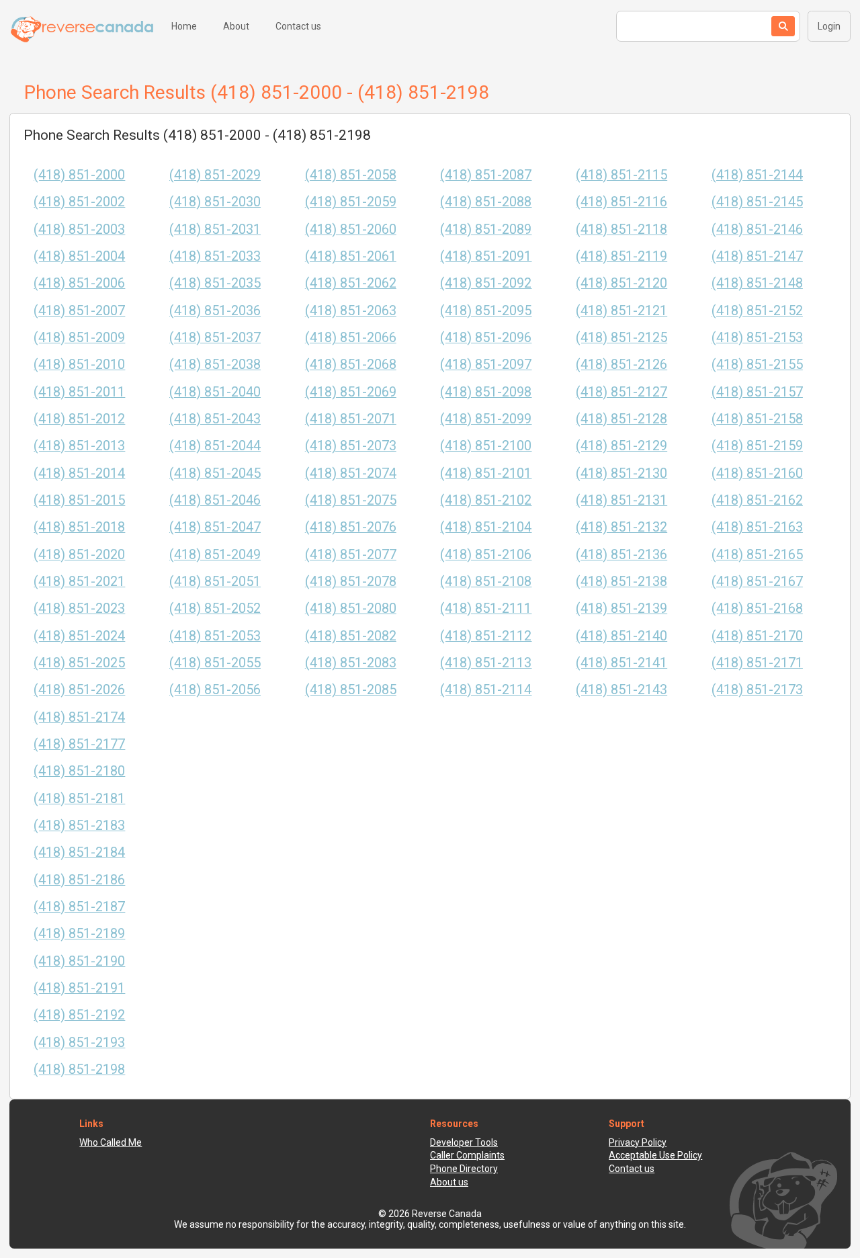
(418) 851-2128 (621, 419)
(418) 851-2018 (79, 527)
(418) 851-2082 (350, 636)
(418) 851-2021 (79, 581)
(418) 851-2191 (79, 988)
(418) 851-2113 (485, 663)
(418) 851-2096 (485, 337)
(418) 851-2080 (350, 608)
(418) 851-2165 (757, 554)
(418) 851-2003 (79, 229)
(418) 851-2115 (621, 175)
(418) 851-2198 (79, 1069)
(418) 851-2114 (485, 690)
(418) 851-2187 (79, 907)
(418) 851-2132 (621, 527)
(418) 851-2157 (757, 392)
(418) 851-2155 (757, 364)
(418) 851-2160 (757, 473)
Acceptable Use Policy (655, 1155)
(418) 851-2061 (350, 256)
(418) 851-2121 (621, 311)
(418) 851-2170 (757, 636)
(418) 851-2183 (79, 825)
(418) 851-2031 (215, 229)
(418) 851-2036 (215, 311)
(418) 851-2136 (621, 554)
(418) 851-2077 (350, 554)
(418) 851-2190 (79, 961)
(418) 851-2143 (621, 690)
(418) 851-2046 (215, 500)
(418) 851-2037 (215, 337)
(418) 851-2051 (215, 581)
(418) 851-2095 (485, 311)
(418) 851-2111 (485, 608)
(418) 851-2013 (79, 446)
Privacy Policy (637, 1142)
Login (829, 26)
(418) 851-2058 (350, 175)
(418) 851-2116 (621, 202)
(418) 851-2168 (757, 608)
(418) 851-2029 (215, 175)
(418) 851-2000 (79, 175)
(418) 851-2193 (79, 1042)
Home (184, 26)
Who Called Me (110, 1142)
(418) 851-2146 (757, 229)
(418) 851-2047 (215, 527)
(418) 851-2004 (79, 256)
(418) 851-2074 (350, 473)
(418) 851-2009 (79, 337)
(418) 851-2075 (350, 500)
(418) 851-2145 (757, 202)
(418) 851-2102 (485, 500)
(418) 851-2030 (215, 202)
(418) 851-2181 (79, 798)
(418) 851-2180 (79, 771)
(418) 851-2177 (79, 744)
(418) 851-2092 (485, 283)
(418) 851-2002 (79, 202)
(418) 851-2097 (485, 364)
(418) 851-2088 (485, 202)
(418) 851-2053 (215, 636)
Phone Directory (464, 1168)
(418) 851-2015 (79, 500)
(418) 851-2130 (621, 473)
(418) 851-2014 (79, 473)
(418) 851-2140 (621, 636)
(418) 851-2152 (757, 311)
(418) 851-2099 (485, 419)
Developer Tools (464, 1142)
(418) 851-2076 (350, 527)
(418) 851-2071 (350, 419)
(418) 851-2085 (350, 690)
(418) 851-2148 (757, 283)
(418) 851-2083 (350, 663)
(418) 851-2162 (757, 500)
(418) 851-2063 (350, 311)
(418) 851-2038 (215, 364)
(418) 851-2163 (757, 527)
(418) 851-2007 (79, 311)
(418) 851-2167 (757, 581)
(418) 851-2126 (621, 364)
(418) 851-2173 (757, 690)
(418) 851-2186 (79, 880)
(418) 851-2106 (485, 554)
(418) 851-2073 (350, 446)
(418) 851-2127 (621, 392)
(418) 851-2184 (79, 852)
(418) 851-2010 (79, 364)
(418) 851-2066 (350, 337)
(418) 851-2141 (621, 663)
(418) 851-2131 (621, 500)
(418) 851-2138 (621, 581)
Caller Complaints (467, 1155)
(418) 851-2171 (757, 663)
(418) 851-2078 (350, 581)
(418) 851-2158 (757, 419)
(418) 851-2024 (79, 636)
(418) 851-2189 (79, 933)
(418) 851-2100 (485, 446)
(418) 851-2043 (215, 419)
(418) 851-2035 (215, 283)
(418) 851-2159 (757, 446)
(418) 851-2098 (485, 392)
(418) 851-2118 (621, 229)
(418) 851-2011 (79, 392)
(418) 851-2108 (485, 581)
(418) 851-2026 (79, 690)
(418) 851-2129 (621, 446)
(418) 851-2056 (215, 690)
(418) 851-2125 (621, 337)
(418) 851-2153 (757, 337)
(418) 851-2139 (621, 608)
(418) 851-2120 (621, 283)
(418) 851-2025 (79, 663)
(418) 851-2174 (79, 717)
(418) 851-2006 (79, 283)
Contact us (298, 26)
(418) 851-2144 (757, 175)
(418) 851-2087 (485, 175)
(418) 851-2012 (79, 419)
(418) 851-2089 (485, 229)
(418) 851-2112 (485, 636)
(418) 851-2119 (621, 256)
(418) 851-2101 (485, 473)
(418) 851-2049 (215, 554)
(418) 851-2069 (350, 392)
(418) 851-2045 (215, 473)
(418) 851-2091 (485, 256)
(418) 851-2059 (350, 202)
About (236, 26)
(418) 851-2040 (215, 392)
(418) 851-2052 (215, 608)
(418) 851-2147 (757, 256)
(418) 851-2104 (485, 527)
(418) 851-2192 (79, 1015)
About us (449, 1182)
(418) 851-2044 (215, 446)
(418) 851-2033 (215, 256)
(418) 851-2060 (350, 229)
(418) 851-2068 (350, 364)
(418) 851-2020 (79, 554)
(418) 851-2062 (350, 283)
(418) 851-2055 (215, 663)
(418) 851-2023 (79, 608)
